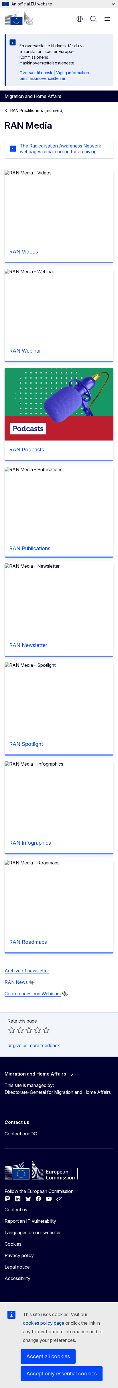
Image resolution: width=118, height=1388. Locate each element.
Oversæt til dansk (35, 72)
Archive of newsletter (27, 971)
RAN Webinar (25, 351)
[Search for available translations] (32, 982)
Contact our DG (21, 1134)
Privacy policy (19, 1255)
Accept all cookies (48, 1356)
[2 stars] (16, 1030)
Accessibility (17, 1278)
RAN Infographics (30, 843)
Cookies (13, 1244)
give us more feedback (36, 1045)
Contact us (16, 1209)
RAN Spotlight (26, 744)
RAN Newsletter (28, 645)
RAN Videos (23, 252)
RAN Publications (29, 548)
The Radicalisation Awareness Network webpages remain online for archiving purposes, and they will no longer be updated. (60, 148)
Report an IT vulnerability (30, 1221)
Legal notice (17, 1267)
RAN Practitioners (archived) (37, 110)
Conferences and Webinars (33, 993)
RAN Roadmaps (28, 942)
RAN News (16, 982)
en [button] (79, 19)
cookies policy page (43, 1323)
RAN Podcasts (26, 450)
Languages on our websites (33, 1232)
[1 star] (11, 1030)
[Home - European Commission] (19, 18)
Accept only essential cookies (61, 1374)
